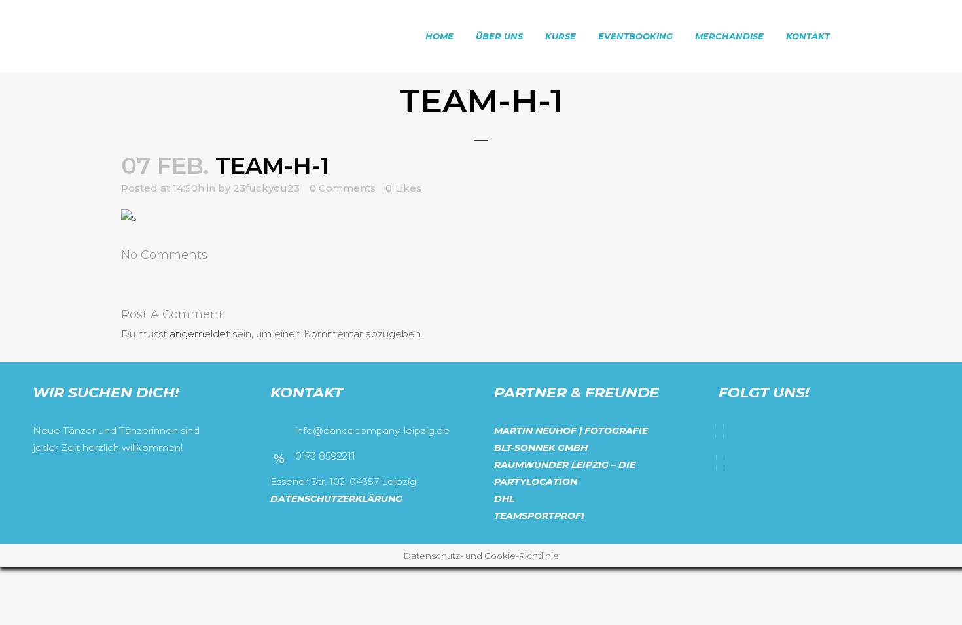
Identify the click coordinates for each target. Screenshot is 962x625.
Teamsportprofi (539, 516)
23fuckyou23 (266, 188)
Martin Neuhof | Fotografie (571, 431)
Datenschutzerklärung (336, 499)
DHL (504, 499)
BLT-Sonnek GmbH (541, 448)
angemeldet (199, 334)
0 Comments (343, 188)
